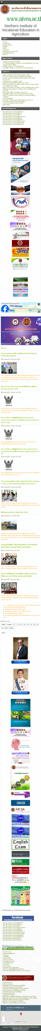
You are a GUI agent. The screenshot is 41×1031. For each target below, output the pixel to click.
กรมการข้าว (6, 964)
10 (24, 624)
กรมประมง (6, 955)
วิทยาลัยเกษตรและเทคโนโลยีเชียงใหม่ (13, 937)
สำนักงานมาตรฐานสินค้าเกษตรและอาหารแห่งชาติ (16, 970)
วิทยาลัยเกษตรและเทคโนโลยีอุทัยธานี (13, 124)
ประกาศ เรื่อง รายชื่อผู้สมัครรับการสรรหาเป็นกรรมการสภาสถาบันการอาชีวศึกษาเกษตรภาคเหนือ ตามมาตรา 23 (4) (20, 451)
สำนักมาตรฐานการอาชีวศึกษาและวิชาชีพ (14, 990)
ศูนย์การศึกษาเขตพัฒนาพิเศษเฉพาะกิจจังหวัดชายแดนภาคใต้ (19, 996)
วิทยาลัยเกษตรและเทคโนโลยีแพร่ (12, 938)
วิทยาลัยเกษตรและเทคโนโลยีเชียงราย (13, 112)
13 (34, 624)
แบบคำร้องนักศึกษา (8, 98)
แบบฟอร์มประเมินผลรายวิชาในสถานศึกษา (14, 101)
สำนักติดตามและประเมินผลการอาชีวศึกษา (14, 985)
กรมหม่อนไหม (7, 966)
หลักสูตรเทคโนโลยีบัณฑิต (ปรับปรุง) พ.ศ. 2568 (15, 83)
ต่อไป (6, 628)
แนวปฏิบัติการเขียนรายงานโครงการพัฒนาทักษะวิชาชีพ (18, 93)
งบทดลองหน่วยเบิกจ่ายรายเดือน (11, 61)
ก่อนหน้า (9, 624)
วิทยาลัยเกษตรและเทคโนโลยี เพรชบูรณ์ (13, 933)
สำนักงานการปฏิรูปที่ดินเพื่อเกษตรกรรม (13, 969)
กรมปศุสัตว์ (6, 956)
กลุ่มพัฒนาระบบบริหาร (9, 995)
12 (31, 624)
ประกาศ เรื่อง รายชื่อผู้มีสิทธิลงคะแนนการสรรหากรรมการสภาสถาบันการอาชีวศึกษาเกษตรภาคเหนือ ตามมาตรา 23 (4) (20, 420)
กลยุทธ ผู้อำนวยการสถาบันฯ (10, 51)
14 (37, 624)
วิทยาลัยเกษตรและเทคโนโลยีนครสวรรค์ (14, 121)
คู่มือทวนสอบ (6, 104)
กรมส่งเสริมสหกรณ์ (8, 963)
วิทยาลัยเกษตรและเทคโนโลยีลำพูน (12, 113)
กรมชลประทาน (7, 952)
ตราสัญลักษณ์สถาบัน (8, 53)
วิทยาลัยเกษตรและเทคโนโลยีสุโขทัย (13, 119)
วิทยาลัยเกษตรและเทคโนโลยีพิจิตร (12, 118)
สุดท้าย (12, 628)
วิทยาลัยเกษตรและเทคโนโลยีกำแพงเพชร (14, 116)
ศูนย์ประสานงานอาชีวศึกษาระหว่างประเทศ (14, 1003)
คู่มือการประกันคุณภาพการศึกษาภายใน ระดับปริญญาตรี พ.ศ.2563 (21, 87)
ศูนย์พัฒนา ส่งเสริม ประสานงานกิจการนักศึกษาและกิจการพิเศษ (20, 998)
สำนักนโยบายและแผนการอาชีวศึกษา (13, 987)
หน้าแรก (5, 42)
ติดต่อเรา (5, 54)
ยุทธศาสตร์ (6, 50)
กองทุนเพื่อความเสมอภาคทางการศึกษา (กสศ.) (17, 611)
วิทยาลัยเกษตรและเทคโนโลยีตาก (12, 115)
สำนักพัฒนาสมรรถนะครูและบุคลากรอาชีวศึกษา (16, 988)
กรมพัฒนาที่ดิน (7, 958)
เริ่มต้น (3, 624)
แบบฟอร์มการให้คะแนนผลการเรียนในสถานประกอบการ (18, 100)
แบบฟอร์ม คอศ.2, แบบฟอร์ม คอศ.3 (12, 81)
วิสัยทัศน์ (5, 46)
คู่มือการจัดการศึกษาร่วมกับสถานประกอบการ (15, 92)
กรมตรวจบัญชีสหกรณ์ (9, 953)
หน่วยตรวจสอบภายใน (9, 993)
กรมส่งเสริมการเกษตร (9, 961)
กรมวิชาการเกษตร (8, 959)
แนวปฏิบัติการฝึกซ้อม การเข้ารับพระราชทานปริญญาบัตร (18, 68)
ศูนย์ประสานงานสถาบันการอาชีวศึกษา (13, 1001)
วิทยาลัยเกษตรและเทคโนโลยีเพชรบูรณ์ (13, 123)
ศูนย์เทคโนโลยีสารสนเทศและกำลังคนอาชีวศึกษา (16, 999)
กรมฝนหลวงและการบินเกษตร (11, 967)
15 (2, 628)
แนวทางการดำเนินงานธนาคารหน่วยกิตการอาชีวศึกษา (17, 76)
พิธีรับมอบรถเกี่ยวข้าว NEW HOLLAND (14, 512)
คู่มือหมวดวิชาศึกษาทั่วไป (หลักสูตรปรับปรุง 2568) (16, 75)
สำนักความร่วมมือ (8, 984)
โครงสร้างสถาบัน (7, 45)
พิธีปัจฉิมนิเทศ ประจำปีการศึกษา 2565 (15, 609)
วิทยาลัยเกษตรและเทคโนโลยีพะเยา (12, 940)
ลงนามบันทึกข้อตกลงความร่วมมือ (14, 613)
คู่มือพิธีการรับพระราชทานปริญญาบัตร (13, 66)
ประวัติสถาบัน (6, 43)
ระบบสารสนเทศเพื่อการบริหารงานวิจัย (13, 103)
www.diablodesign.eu (23, 1029)
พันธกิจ (5, 48)
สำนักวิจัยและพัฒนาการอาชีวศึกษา (12, 992)
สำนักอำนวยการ (7, 982)
